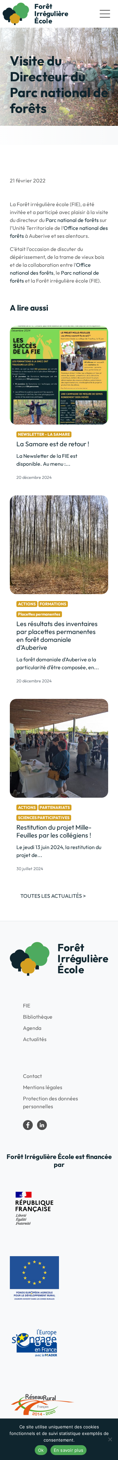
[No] (110, 1439)
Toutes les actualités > (53, 896)
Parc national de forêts (72, 220)
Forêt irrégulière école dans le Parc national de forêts (28, 1125)
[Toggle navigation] (104, 14)
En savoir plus (69, 1450)
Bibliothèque (37, 1016)
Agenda (32, 1028)
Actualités (35, 1039)
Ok (41, 1450)
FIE (26, 1005)
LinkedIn (42, 1125)
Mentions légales (42, 1087)
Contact (32, 1076)
